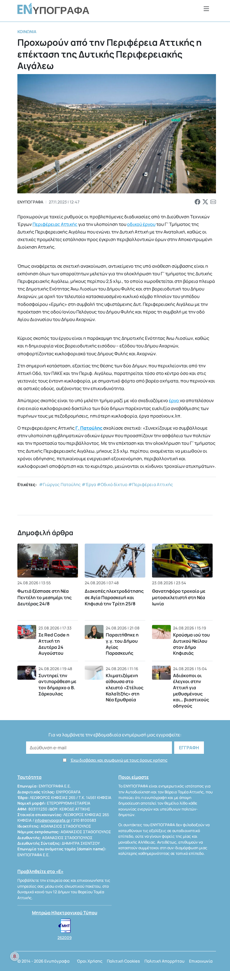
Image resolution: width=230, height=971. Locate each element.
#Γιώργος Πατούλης (60, 484)
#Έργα (89, 484)
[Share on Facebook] (197, 202)
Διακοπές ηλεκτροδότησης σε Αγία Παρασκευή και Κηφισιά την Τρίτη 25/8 (114, 597)
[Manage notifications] (14, 956)
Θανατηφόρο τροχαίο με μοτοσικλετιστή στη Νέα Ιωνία (178, 597)
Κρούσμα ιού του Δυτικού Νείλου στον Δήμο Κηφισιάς (191, 644)
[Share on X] (205, 202)
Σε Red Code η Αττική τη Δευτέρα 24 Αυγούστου (53, 644)
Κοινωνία (26, 31)
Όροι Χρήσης (89, 961)
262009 (65, 937)
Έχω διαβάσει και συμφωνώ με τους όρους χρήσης (118, 760)
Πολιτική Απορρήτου (164, 961)
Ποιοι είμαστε (133, 777)
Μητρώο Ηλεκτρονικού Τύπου (64, 913)
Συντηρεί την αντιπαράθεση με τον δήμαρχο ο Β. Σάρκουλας (57, 684)
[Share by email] (213, 202)
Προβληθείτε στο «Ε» (40, 871)
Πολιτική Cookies (123, 961)
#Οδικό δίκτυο (112, 484)
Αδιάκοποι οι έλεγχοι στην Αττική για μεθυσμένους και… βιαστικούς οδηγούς (191, 690)
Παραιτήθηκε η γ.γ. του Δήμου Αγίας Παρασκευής (122, 644)
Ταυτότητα (29, 777)
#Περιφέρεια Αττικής (150, 484)
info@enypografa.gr (52, 820)
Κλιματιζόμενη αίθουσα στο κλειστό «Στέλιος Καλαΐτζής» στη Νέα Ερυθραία (124, 687)
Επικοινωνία (201, 961)
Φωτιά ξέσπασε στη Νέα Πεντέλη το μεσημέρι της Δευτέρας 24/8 (44, 597)
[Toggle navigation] (206, 8)
